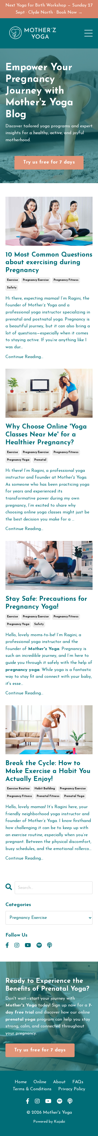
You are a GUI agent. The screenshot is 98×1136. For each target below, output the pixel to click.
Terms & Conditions (32, 1089)
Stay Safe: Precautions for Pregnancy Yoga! (46, 603)
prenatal (40, 459)
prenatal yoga (74, 796)
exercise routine (18, 788)
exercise (12, 280)
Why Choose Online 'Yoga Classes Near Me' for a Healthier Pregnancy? (46, 435)
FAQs (77, 1082)
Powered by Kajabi (49, 1122)
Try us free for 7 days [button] (49, 162)
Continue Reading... (24, 357)
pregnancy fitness (66, 280)
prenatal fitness (48, 796)
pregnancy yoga (18, 459)
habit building (45, 788)
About (59, 1082)
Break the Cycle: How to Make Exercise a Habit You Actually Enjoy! (47, 771)
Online (39, 1082)
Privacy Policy (71, 1089)
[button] (49, 161)
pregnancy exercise (36, 280)
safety (11, 287)
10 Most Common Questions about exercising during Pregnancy (48, 263)
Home (21, 1082)
